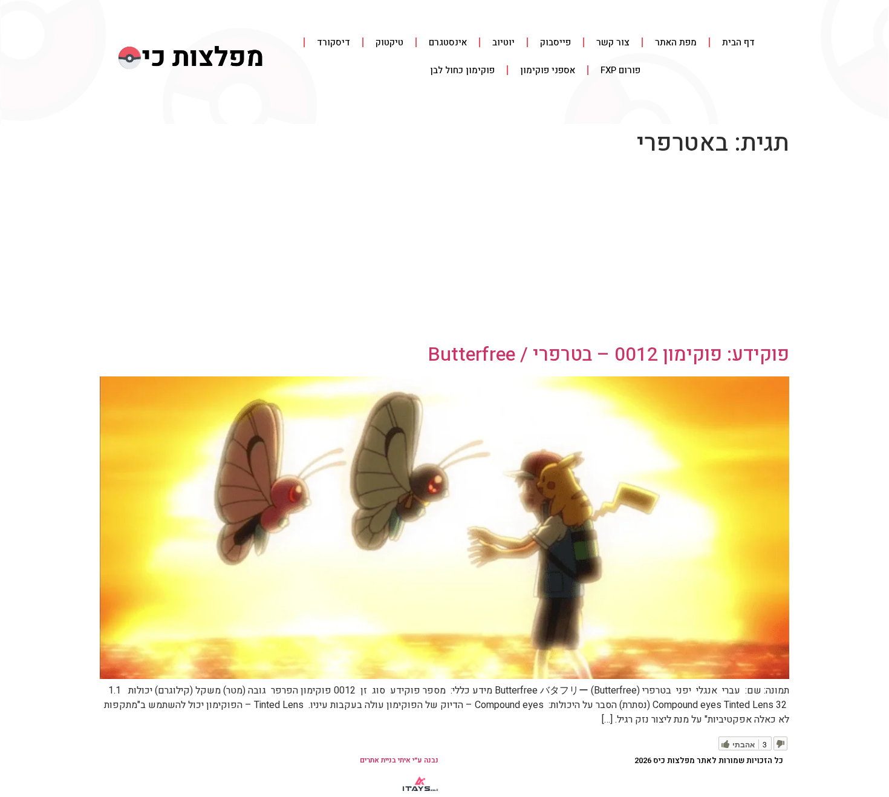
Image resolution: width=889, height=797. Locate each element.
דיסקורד (333, 42)
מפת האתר (676, 42)
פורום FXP (620, 70)
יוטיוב (503, 42)
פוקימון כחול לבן (462, 70)
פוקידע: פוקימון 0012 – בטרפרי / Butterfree (608, 354)
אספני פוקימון (547, 70)
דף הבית (738, 42)
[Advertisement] (444, 252)
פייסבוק (555, 42)
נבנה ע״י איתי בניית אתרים (399, 760)
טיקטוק (389, 42)
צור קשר (613, 42)
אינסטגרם (448, 42)
